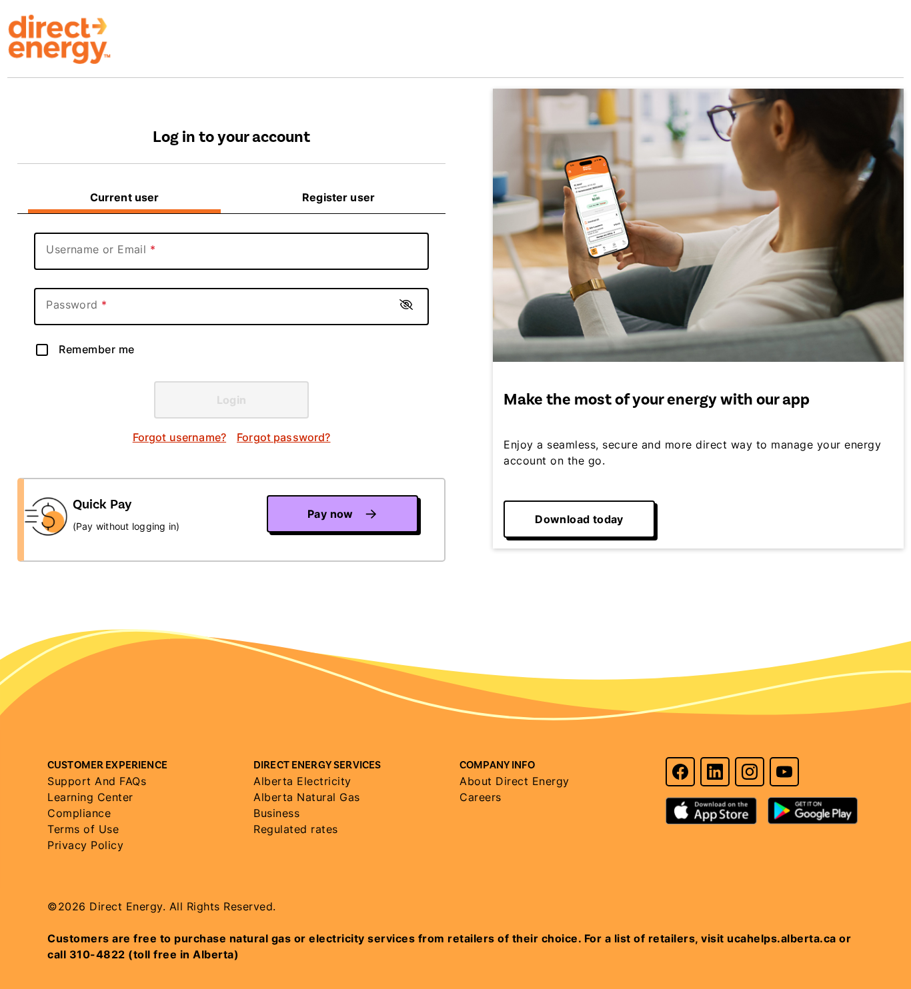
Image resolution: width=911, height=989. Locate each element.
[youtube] (784, 771)
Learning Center (90, 797)
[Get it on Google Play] (813, 803)
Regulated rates (295, 829)
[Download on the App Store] (711, 803)
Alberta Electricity (302, 781)
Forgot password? (283, 437)
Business (276, 813)
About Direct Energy (515, 781)
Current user (124, 197)
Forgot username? (179, 437)
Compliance (79, 813)
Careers (481, 797)
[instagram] (749, 771)
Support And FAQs (96, 781)
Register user (338, 197)
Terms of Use (83, 829)
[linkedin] (715, 771)
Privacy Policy (85, 845)
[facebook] (680, 771)
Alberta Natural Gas (306, 797)
